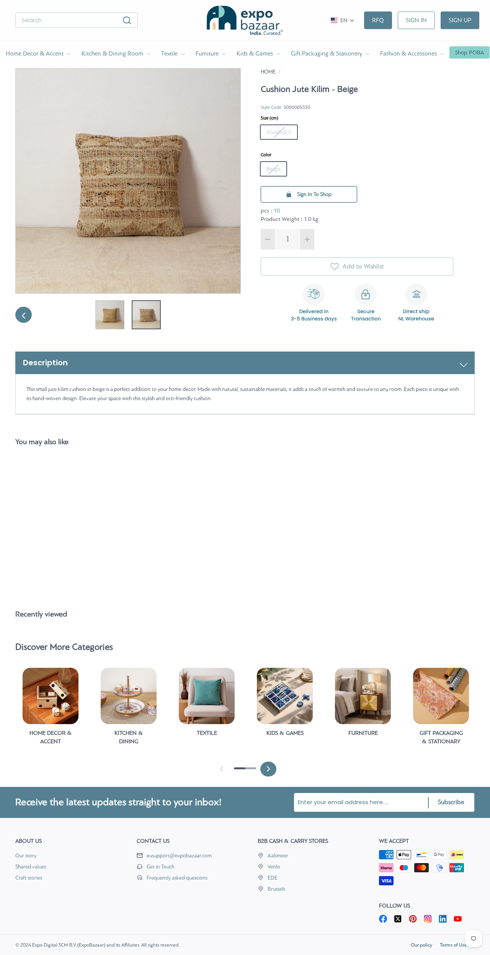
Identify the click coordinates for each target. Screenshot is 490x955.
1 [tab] (238, 771)
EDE (273, 878)
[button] (342, 20)
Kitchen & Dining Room (113, 53)
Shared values (30, 866)
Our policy (421, 945)
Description (45, 362)
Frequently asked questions (177, 878)
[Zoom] (128, 181)
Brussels (276, 889)
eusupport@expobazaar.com (179, 855)
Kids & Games (255, 53)
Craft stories (28, 878)
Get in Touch (160, 866)
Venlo (274, 866)
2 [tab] (248, 771)
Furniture (208, 53)
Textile (170, 53)
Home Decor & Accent (35, 53)
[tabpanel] (50, 710)
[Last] (23, 314)
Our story (25, 855)
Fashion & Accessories (409, 53)
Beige (273, 168)
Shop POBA (469, 52)
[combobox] (76, 20)
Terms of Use (453, 945)
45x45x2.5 (278, 132)
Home (268, 72)
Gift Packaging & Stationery (327, 53)
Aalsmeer (278, 855)
